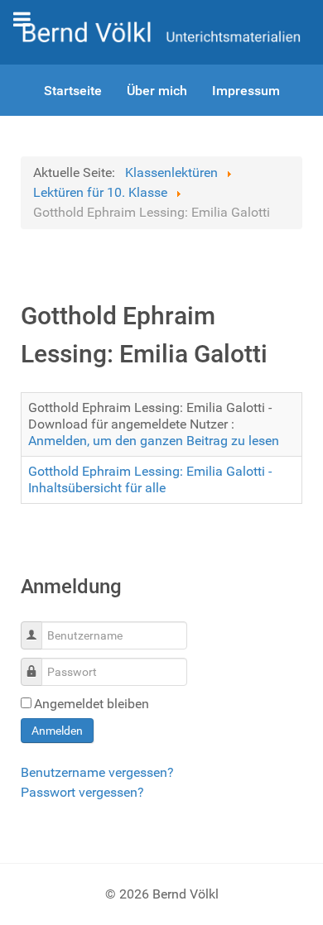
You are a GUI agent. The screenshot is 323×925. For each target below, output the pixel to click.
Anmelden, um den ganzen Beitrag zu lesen (153, 440)
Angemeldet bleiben (91, 704)
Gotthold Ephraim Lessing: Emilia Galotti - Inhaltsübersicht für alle (150, 479)
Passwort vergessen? (82, 792)
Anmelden (57, 730)
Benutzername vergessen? (97, 772)
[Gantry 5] (161, 31)
